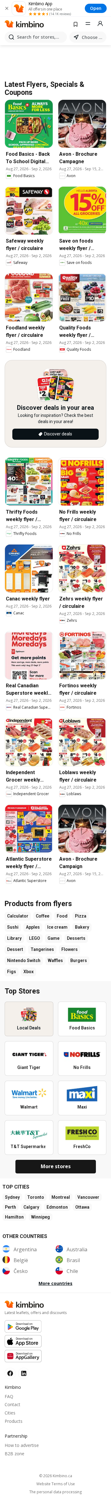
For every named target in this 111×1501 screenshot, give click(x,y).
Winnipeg (40, 1217)
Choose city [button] (93, 37)
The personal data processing (55, 1492)
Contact (12, 1404)
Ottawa (82, 1207)
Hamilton (14, 1217)
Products (14, 1421)
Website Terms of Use (55, 1484)
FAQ (9, 1396)
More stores (56, 1166)
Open (95, 8)
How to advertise (22, 1445)
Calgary (31, 1207)
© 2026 (55, 1475)
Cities (10, 1413)
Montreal (60, 1197)
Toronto (35, 1197)
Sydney (12, 1197)
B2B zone (14, 1453)
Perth (10, 1207)
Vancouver (88, 1197)
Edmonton (57, 1207)
